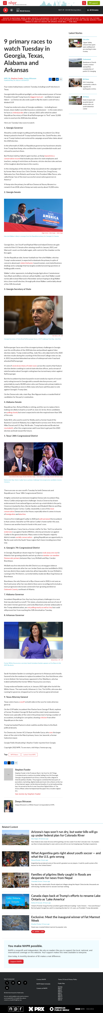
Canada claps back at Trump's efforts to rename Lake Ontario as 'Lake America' (65, 897)
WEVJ (60, 993)
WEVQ (60, 998)
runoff (22, 702)
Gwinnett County (11, 589)
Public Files (61, 983)
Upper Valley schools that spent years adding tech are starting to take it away (89, 46)
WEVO (60, 996)
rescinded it (8, 428)
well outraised (44, 519)
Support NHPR (16, 961)
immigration (11, 514)
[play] (5, 10)
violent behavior (26, 263)
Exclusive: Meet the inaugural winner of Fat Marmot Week (65, 919)
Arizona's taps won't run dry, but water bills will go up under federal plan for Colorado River (64, 833)
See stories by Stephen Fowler (28, 794)
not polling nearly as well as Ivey (40, 607)
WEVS (60, 1000)
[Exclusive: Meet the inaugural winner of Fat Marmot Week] (15, 922)
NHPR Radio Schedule (43, 984)
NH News (86, 79)
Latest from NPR (30, 754)
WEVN (60, 995)
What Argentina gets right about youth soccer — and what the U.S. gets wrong (66, 855)
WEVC (60, 988)
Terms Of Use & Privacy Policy (67, 979)
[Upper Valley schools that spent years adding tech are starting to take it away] (75, 43)
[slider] (14, 10)
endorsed (8, 532)
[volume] (11, 10)
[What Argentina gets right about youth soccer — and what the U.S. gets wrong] (15, 858)
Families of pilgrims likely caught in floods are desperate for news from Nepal (61, 876)
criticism (43, 717)
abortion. (22, 514)
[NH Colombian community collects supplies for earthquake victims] (75, 82)
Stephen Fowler (17, 78)
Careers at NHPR (42, 988)
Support (94, 3)
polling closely (12, 412)
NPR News (14, 754)
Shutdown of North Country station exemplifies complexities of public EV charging (89, 66)
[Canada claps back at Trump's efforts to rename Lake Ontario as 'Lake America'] (15, 901)
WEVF (60, 990)
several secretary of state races (24, 366)
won (51, 732)
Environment (87, 59)
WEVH (60, 992)
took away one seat (50, 553)
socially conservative (24, 537)
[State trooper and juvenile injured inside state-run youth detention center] (75, 100)
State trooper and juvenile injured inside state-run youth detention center (89, 104)
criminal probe (17, 112)
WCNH (60, 987)
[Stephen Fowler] (8, 774)
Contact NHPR (41, 979)
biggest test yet (36, 97)
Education (86, 39)
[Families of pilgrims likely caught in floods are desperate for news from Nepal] (15, 880)
